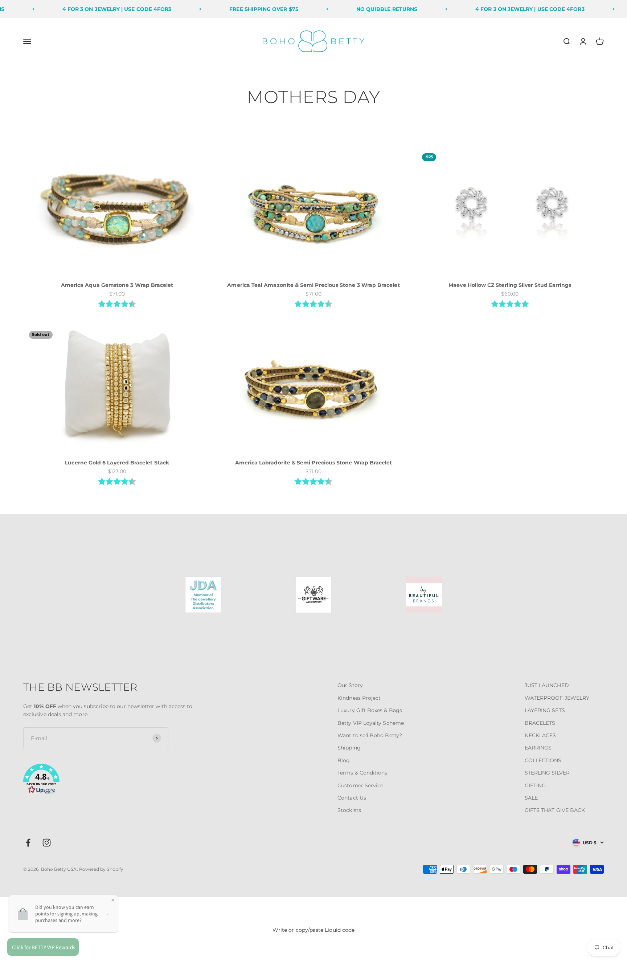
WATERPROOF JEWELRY (557, 698)
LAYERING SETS (545, 710)
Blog (343, 760)
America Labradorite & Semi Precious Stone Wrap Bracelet (313, 462)
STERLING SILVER (547, 772)
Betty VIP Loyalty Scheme (370, 723)
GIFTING (535, 785)
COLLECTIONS (543, 760)
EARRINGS (538, 747)
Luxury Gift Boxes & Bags (369, 710)
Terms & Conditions (362, 772)
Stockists (349, 810)
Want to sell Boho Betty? (369, 735)
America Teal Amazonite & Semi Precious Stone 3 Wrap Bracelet (313, 285)
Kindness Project (359, 698)
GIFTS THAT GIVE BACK (555, 810)
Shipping (349, 747)
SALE (531, 798)
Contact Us (351, 798)
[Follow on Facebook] (28, 843)
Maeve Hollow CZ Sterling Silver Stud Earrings (509, 285)
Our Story (350, 685)
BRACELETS (540, 723)
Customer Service (360, 785)
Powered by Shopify (101, 869)
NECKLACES (540, 735)
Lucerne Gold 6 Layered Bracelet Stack (117, 462)
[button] (120, 780)
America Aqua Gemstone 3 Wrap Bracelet (117, 285)
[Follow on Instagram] (47, 843)
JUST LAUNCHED (547, 685)
